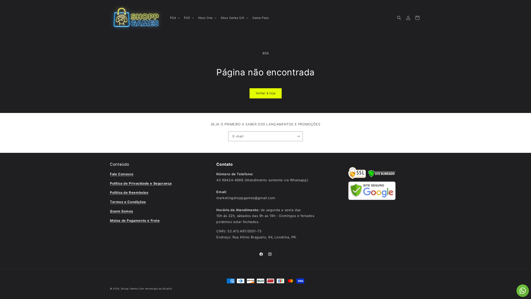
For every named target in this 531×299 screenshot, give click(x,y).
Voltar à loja (265, 93)
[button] (175, 17)
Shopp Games (129, 288)
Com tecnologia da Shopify (155, 288)
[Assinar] (298, 136)
